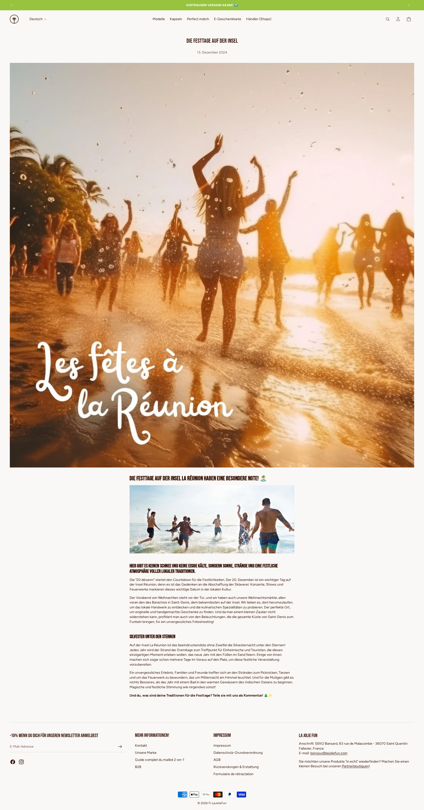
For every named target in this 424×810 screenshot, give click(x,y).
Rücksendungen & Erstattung (236, 767)
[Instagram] (21, 762)
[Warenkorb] (408, 19)
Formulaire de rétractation (233, 774)
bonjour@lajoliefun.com (328, 753)
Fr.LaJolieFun (217, 803)
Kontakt (141, 746)
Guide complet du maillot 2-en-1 (159, 760)
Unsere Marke (146, 753)
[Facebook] (13, 762)
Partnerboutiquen (355, 766)
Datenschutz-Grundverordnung (238, 753)
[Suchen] (387, 19)
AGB (217, 760)
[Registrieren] (120, 746)
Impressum (222, 746)
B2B (138, 767)
